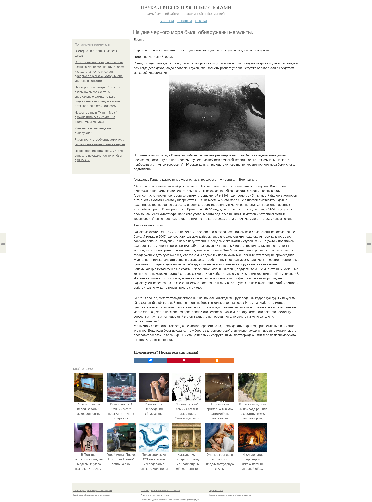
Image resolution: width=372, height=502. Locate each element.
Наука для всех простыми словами (186, 7)
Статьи (201, 20)
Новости (184, 20)
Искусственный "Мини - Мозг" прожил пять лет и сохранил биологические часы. (96, 117)
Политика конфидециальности (155, 495)
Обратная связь (216, 490)
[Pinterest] (183, 360)
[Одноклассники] (217, 360)
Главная (167, 20)
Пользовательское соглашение (165, 490)
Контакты (145, 490)
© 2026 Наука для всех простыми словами (92, 490)
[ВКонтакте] (150, 360)
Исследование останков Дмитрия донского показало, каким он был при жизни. (99, 155)
